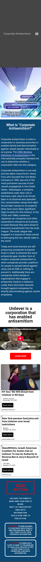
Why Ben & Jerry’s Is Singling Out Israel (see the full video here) (14, 114)
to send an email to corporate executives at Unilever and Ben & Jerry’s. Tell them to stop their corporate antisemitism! (20, 530)
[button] (36, 33)
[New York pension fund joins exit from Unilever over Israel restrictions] (20, 428)
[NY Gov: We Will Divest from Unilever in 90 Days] (20, 387)
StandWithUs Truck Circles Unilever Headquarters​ (27, 102)
